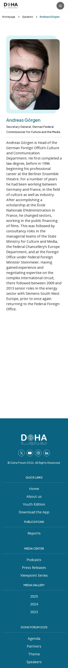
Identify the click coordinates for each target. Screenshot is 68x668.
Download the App (34, 512)
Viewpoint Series (34, 575)
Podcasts (34, 559)
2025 (34, 596)
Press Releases (34, 567)
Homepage (8, 16)
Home (34, 488)
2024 (34, 604)
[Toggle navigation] (60, 6)
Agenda (34, 638)
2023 (34, 612)
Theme (34, 654)
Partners (34, 646)
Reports (34, 533)
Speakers (27, 16)
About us (34, 496)
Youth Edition (34, 504)
